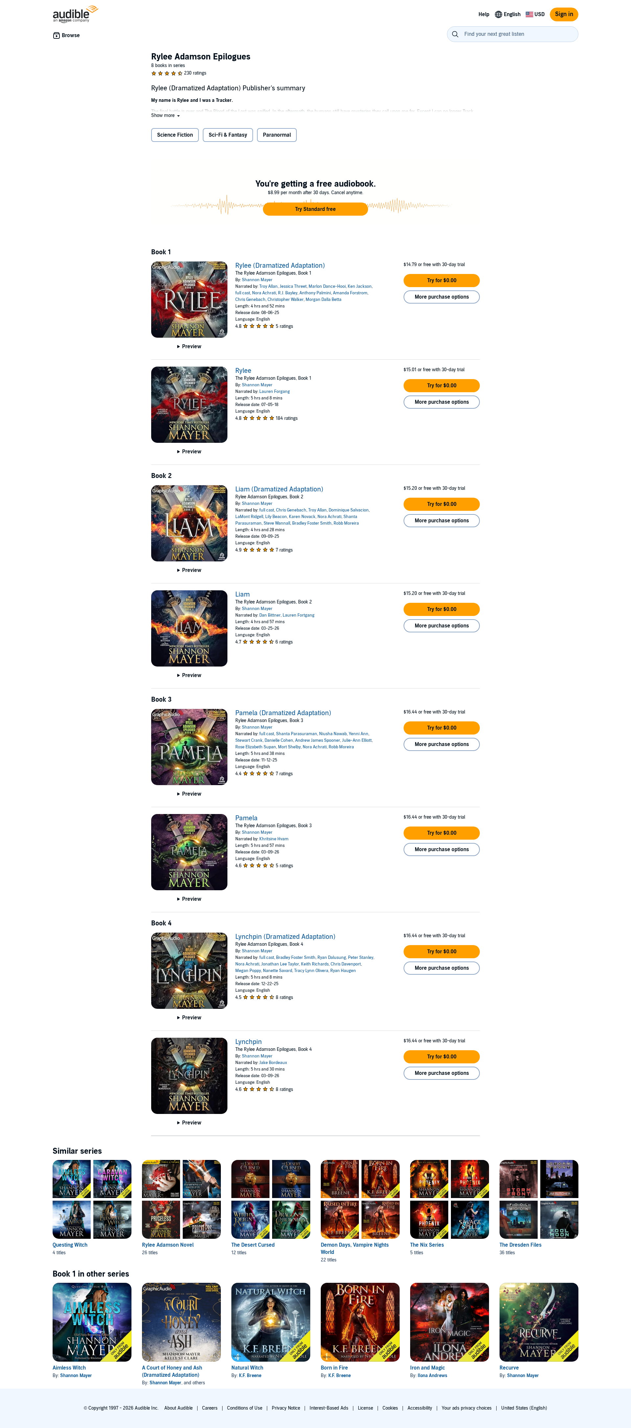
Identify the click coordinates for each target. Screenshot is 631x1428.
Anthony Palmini (315, 293)
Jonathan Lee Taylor (280, 964)
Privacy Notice (286, 1408)
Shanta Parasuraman (296, 734)
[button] (166, 115)
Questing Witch (70, 1245)
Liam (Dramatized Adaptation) (279, 489)
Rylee (243, 371)
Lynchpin (248, 1042)
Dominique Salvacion (349, 510)
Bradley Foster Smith (312, 523)
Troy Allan (268, 286)
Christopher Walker (286, 299)
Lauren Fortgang (299, 615)
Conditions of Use (244, 1408)
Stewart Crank (249, 740)
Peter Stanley (360, 957)
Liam (242, 595)
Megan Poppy (248, 970)
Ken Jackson (360, 286)
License (365, 1408)
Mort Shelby (289, 747)
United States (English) (524, 1408)
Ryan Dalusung (331, 957)
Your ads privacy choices (467, 1408)
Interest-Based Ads (329, 1408)
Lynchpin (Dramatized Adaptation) (285, 937)
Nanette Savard (277, 970)
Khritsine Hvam (274, 839)
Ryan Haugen (343, 970)
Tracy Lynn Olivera (311, 970)
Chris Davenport (346, 964)
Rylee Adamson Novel (168, 1245)
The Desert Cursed (253, 1245)
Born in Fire (334, 1368)
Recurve (509, 1368)
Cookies (390, 1408)
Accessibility (420, 1408)
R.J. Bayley (287, 293)
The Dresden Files (521, 1245)
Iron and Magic (427, 1368)
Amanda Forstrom (350, 293)
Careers (210, 1408)
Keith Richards (315, 964)
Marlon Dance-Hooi (327, 286)
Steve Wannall (277, 523)
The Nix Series (427, 1245)
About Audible (178, 1408)
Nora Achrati (264, 293)
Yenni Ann (358, 734)
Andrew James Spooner (317, 740)
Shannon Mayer (257, 280)
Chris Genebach (250, 299)
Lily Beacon (276, 516)
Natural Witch (247, 1368)
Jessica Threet (293, 286)
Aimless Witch (69, 1368)
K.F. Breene (250, 1375)
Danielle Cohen (279, 740)
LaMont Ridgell (249, 516)
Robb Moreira (346, 523)
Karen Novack (302, 516)
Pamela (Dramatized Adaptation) (283, 713)
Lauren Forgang (274, 391)
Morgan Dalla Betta (323, 299)
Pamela (246, 818)
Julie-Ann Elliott (357, 740)
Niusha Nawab (333, 734)
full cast (242, 293)
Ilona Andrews (432, 1375)
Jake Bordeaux (273, 1062)
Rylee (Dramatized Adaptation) (280, 266)
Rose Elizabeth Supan (255, 747)
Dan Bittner (270, 615)
